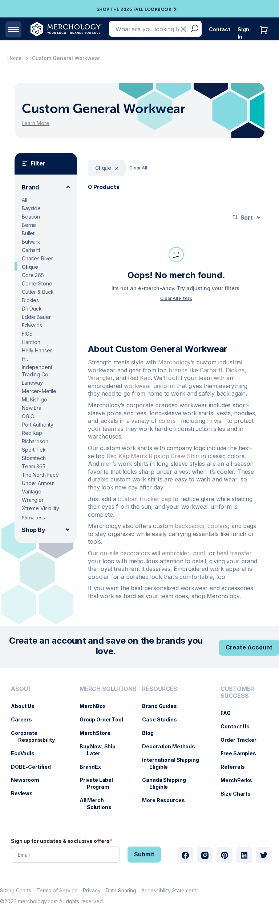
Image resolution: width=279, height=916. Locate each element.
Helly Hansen (37, 350)
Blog (151, 733)
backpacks (189, 525)
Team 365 (33, 466)
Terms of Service (57, 890)
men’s (108, 463)
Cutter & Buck (38, 292)
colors (167, 420)
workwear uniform (149, 385)
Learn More (35, 123)
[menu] (38, 751)
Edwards (32, 325)
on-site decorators (125, 553)
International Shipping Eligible (174, 763)
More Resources (167, 800)
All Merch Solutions (99, 803)
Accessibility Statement (168, 890)
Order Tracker (242, 740)
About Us (26, 706)
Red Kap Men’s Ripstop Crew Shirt (153, 456)
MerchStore (98, 733)
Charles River (37, 258)
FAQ (229, 713)
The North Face (40, 475)
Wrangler (33, 500)
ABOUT (21, 688)
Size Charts (239, 794)
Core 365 (33, 275)
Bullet (28, 233)
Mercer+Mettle (39, 391)
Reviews (25, 793)
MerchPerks (240, 780)
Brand (30, 187)
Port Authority (37, 424)
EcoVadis (26, 753)
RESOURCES (159, 688)
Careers (25, 719)
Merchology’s (176, 362)
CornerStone (37, 283)
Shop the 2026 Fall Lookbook (134, 9)
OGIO (28, 416)
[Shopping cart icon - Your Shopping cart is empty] (265, 37)
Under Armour (38, 483)
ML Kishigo (34, 399)
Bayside (31, 208)
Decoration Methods (172, 746)
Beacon (31, 216)
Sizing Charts (15, 890)
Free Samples (242, 753)
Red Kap (32, 433)
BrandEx (94, 767)
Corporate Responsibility (36, 736)
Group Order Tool (105, 719)
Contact (219, 29)
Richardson (35, 441)
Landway (32, 383)
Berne (29, 225)
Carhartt (31, 250)
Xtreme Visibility (40, 508)
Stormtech (34, 458)
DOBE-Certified (34, 767)
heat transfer (234, 553)
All (24, 200)
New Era (31, 408)
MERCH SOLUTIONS (108, 688)
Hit (25, 359)
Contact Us (239, 726)
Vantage (31, 491)
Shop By (33, 529)
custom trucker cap (144, 499)
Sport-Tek (34, 450)
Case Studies (163, 719)
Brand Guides (163, 706)
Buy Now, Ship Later (101, 749)
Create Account (249, 647)
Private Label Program (100, 783)
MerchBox (96, 706)
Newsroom (28, 780)
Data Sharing (121, 890)
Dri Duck (32, 308)
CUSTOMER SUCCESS (237, 692)
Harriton (31, 342)
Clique (30, 267)
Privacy (92, 890)
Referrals (236, 767)
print (199, 553)
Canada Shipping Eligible (167, 783)
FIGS (27, 334)
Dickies (30, 300)
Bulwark (31, 242)
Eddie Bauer (36, 317)
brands (178, 370)
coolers (217, 525)
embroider (176, 553)
